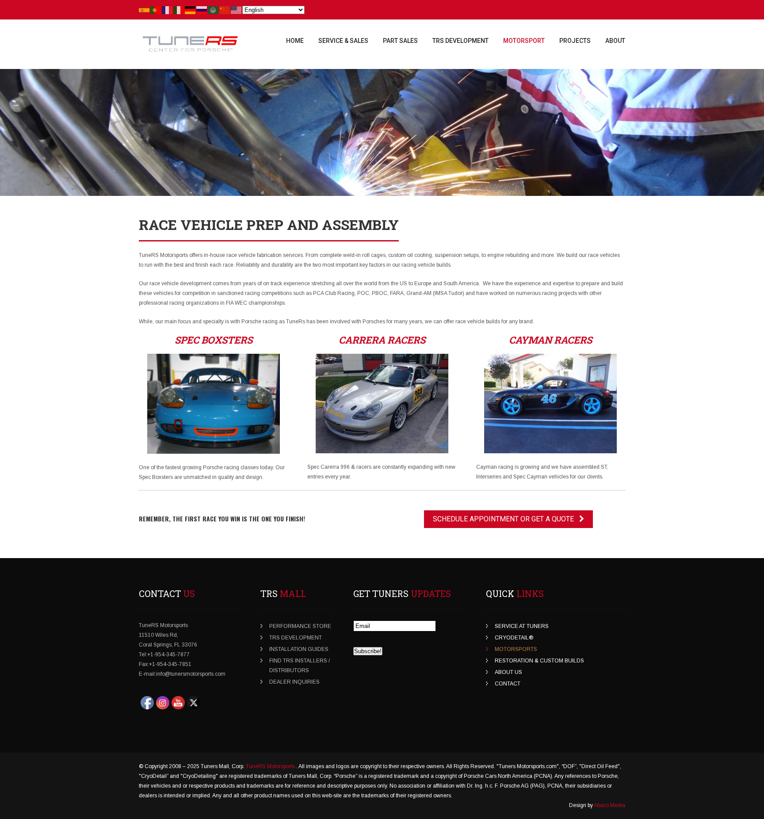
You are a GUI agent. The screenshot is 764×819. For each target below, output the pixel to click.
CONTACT (507, 684)
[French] (167, 9)
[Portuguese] (156, 9)
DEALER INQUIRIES (294, 682)
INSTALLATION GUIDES (299, 649)
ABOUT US (508, 672)
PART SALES (400, 40)
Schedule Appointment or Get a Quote (506, 519)
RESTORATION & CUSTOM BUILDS (539, 661)
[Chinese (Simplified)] (225, 9)
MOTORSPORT (524, 40)
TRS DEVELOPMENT (460, 40)
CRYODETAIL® (514, 638)
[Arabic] (213, 9)
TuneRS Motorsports (271, 766)
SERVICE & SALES (343, 40)
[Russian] (202, 9)
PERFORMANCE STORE (300, 626)
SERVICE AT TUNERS (522, 626)
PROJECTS (575, 40)
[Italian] (179, 9)
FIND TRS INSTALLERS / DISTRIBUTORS (299, 666)
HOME (295, 40)
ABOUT (615, 40)
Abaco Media (609, 805)
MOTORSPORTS (516, 649)
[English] (236, 9)
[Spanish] (144, 9)
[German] (190, 9)
